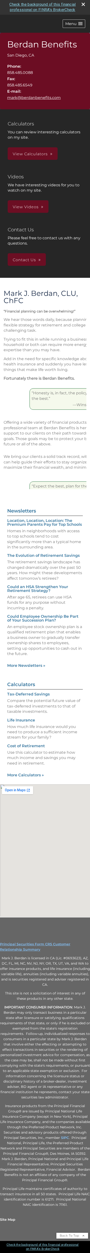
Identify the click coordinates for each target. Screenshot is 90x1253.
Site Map (7, 1219)
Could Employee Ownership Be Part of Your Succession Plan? (42, 618)
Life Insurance (21, 720)
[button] (74, 23)
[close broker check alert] (83, 4)
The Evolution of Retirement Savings (43, 555)
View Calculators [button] (30, 154)
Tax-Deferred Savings (28, 694)
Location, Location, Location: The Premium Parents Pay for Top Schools (44, 522)
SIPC (65, 1138)
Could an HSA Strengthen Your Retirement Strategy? (37, 588)
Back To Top (70, 1235)
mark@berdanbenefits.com (34, 97)
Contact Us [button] (24, 260)
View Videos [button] (26, 207)
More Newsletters (26, 665)
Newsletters (21, 511)
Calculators (21, 684)
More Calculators (25, 775)
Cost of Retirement (26, 746)
